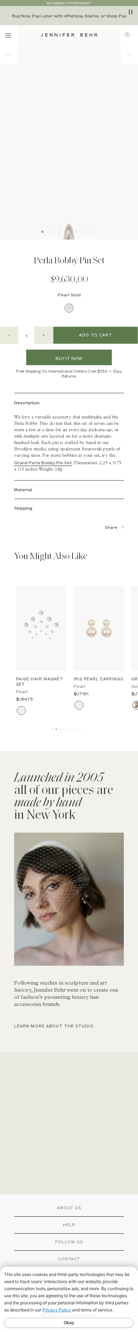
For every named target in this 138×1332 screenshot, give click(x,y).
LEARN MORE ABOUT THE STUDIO (54, 1026)
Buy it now (69, 358)
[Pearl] (21, 710)
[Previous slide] (34, 146)
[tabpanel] (69, 901)
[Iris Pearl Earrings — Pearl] (99, 628)
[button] (129, 34)
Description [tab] (27, 402)
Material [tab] (23, 489)
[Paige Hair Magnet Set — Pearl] (41, 628)
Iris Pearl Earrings (98, 678)
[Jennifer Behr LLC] (69, 35)
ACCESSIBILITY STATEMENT (69, 3)
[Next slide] (103, 146)
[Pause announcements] (130, 12)
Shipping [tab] (23, 508)
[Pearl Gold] (69, 308)
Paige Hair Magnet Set (39, 681)
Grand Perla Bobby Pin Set (43, 462)
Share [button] (111, 527)
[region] (69, 15)
